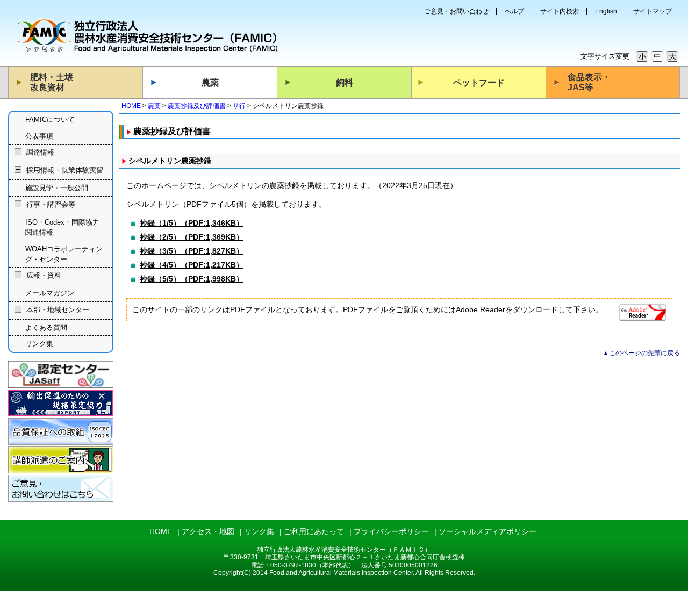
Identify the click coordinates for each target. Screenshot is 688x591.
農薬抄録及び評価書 (197, 106)
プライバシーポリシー (391, 531)
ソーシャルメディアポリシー (487, 531)
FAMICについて (50, 120)
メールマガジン (49, 293)
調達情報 (40, 153)
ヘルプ (514, 11)
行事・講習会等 (50, 204)
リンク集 (39, 344)
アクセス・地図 (208, 531)
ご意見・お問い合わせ (456, 11)
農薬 (210, 82)
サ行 (239, 106)
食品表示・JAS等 (589, 82)
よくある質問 (46, 327)
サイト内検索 (559, 11)
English (606, 11)
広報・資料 (43, 276)
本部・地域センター (57, 310)
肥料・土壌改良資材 (51, 82)
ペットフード (479, 82)
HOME (131, 106)
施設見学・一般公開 (56, 188)
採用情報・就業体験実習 (64, 171)
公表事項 (39, 136)
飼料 (344, 82)
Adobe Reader (480, 309)
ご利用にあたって (314, 531)
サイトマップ (652, 11)
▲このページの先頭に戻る (641, 353)
